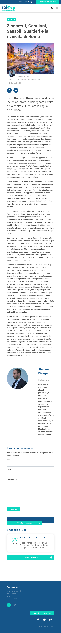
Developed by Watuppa (46, 626)
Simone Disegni (43, 371)
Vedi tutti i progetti (24, 523)
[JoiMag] (8, 8)
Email (9, 470)
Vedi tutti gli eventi (30, 557)
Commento (12, 480)
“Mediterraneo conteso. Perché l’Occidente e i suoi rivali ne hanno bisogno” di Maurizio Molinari (34, 545)
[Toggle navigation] (57, 8)
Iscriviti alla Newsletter (48, 2)
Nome (10, 460)
